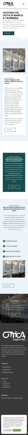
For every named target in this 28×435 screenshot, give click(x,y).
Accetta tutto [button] (17, 430)
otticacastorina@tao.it (7, 372)
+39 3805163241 (6, 369)
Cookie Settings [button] (7, 430)
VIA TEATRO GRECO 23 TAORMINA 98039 (11, 398)
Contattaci (8, 33)
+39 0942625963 (6, 367)
